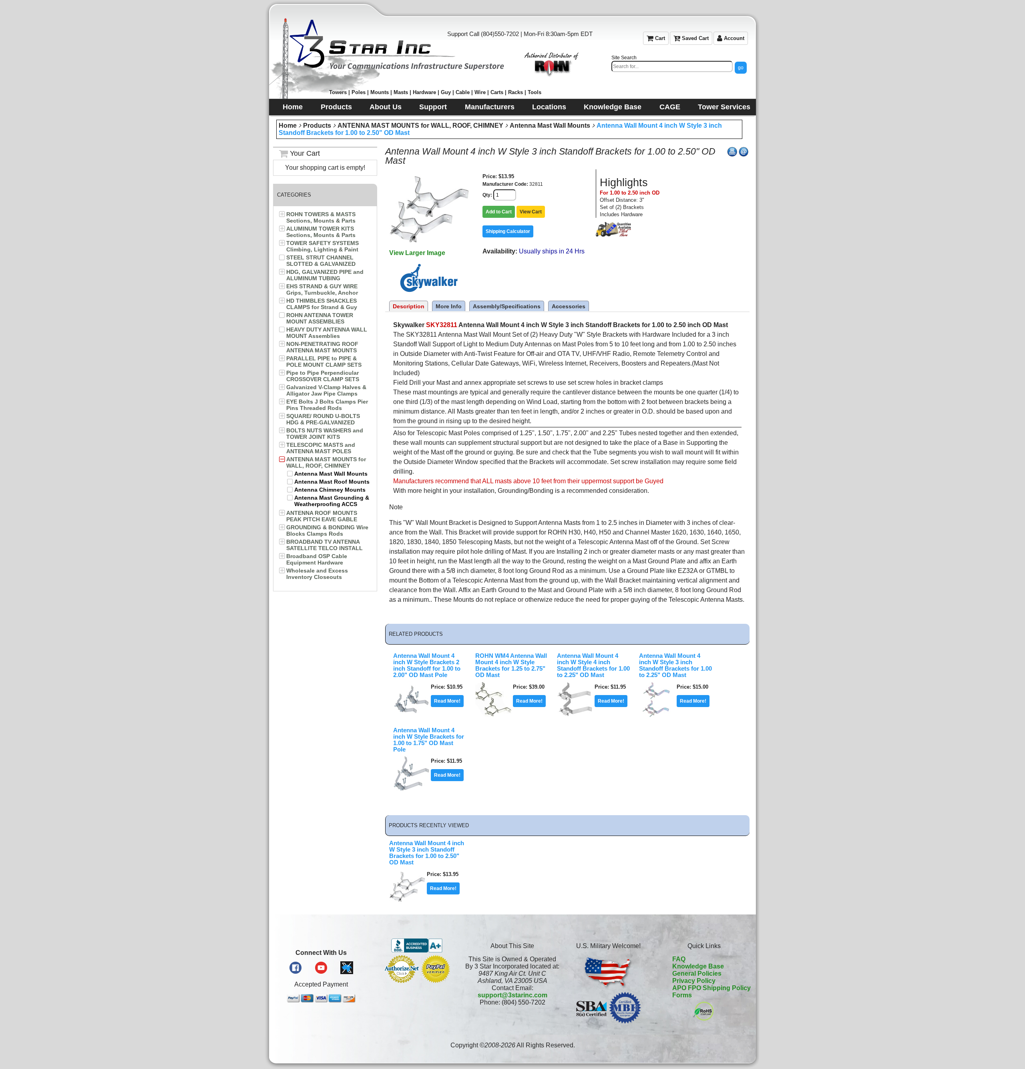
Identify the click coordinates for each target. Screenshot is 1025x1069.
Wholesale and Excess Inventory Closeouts (317, 573)
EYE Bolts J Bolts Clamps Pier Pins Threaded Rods (327, 404)
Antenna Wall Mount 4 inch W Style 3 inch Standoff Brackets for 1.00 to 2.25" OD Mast (675, 665)
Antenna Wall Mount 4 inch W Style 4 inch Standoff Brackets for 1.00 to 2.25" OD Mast (593, 665)
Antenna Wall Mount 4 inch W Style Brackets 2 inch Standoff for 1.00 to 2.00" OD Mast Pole (426, 665)
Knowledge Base (698, 966)
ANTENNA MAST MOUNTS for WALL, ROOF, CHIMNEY (420, 125)
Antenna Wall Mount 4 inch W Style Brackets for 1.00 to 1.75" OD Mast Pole (428, 740)
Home (288, 125)
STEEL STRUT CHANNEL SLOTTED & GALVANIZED (321, 260)
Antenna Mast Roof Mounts (332, 481)
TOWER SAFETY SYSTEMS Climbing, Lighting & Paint (322, 246)
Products (317, 125)
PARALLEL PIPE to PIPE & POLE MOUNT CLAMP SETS (324, 361)
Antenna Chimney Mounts (330, 489)
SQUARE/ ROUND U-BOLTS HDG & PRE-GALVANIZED (323, 419)
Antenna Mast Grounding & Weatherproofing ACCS (331, 500)
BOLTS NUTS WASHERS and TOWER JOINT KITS (324, 433)
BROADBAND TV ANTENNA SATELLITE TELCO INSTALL (324, 545)
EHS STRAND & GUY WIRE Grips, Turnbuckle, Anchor (322, 289)
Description (408, 306)
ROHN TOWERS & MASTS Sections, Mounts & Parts (321, 217)
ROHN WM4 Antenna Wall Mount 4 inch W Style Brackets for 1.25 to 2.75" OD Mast (511, 665)
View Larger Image (417, 252)
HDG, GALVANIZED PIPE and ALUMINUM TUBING (325, 275)
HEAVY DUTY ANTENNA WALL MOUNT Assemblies (326, 332)
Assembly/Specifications (507, 306)
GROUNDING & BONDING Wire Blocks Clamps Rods (327, 530)
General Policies (697, 973)
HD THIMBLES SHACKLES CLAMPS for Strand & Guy (321, 303)
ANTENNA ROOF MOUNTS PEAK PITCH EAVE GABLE (321, 516)
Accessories (568, 306)
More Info (449, 306)
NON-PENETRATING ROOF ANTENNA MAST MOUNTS (322, 347)
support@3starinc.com (512, 995)
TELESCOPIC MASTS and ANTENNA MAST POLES (320, 448)
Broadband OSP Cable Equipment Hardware (316, 559)
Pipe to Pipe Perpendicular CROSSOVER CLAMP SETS (322, 376)
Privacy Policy (693, 980)
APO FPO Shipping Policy (711, 988)
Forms (682, 995)
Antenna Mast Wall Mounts (550, 125)
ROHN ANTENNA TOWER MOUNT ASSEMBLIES (319, 318)
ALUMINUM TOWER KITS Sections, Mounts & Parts (321, 231)
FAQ (678, 959)
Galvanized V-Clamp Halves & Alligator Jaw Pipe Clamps (326, 390)
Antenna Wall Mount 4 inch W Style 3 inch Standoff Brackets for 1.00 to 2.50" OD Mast (426, 853)
